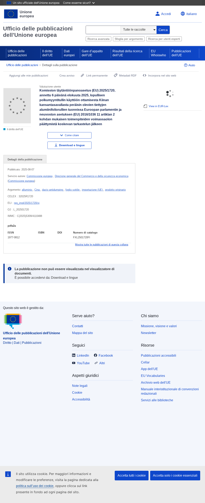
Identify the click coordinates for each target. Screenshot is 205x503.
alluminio (27, 189)
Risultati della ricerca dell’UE (127, 53)
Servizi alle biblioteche (157, 400)
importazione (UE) (93, 189)
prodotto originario (115, 189)
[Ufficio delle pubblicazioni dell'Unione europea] (19, 13)
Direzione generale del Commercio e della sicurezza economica (91, 176)
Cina (37, 189)
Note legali (79, 385)
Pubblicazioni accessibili (158, 355)
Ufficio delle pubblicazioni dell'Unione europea (38, 31)
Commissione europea (39, 176)
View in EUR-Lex (158, 106)
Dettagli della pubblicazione (25, 159)
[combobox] (103, 30)
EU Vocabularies (153, 375)
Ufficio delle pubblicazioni (17, 53)
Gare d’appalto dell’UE (92, 53)
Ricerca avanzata (98, 38)
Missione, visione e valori (159, 326)
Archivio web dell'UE (156, 382)
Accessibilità (81, 399)
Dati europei (69, 53)
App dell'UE (149, 369)
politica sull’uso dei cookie (34, 486)
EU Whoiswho (158, 53)
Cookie (77, 392)
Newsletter (148, 333)
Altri (102, 363)
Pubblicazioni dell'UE (181, 53)
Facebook (106, 355)
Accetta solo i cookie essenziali (175, 475)
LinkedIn (83, 355)
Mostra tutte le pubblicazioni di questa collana (101, 244)
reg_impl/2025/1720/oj (26, 202)
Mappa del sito (82, 333)
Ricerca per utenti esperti (164, 38)
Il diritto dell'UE (14, 129)
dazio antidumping (53, 189)
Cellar (145, 362)
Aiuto (191, 65)
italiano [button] (191, 14)
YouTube (83, 363)
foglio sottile (72, 189)
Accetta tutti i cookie (132, 475)
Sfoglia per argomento (129, 38)
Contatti (77, 326)
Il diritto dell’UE (47, 53)
